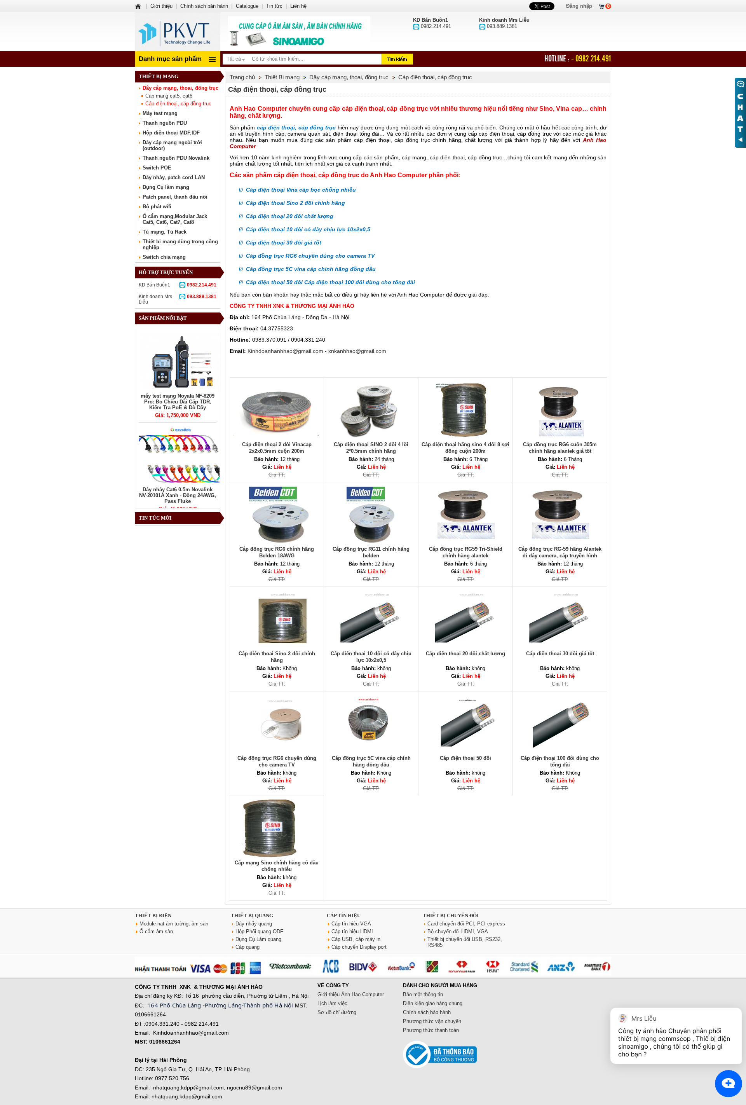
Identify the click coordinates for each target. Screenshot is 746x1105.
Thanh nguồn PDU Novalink (176, 158)
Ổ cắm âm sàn (156, 931)
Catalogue (247, 6)
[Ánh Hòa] (139, 6)
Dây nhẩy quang (253, 924)
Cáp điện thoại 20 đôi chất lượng (465, 653)
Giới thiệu (161, 6)
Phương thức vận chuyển (432, 1021)
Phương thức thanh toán (431, 1030)
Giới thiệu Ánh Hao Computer (350, 994)
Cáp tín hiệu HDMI (352, 931)
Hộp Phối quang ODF (259, 931)
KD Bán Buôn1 (177, 285)
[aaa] (299, 31)
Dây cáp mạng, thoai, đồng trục (180, 88)
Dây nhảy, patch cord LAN (174, 177)
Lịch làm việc (332, 1003)
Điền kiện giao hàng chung (432, 1003)
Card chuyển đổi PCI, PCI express (466, 924)
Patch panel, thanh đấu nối (175, 197)
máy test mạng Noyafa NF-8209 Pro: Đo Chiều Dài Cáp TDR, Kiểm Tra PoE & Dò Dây (177, 401)
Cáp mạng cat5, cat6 (168, 96)
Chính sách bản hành (204, 6)
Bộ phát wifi (157, 206)
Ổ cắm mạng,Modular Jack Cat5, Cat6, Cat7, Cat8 (175, 219)
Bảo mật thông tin (423, 994)
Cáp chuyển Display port (359, 947)
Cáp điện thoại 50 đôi (465, 758)
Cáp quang (247, 947)
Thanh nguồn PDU (165, 123)
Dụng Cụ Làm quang (258, 939)
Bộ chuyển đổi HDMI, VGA (457, 931)
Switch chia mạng (164, 257)
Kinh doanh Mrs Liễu (177, 299)
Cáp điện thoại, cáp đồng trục (178, 103)
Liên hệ (298, 6)
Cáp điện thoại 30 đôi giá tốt (560, 653)
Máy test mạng (160, 113)
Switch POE (157, 168)
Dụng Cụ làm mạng (166, 187)
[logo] (177, 31)
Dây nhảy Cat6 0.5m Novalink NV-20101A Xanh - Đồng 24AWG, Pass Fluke (177, 495)
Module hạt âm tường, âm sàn (173, 924)
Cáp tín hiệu (344, 915)
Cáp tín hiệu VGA (351, 924)
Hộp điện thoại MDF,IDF (171, 133)
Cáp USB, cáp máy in (355, 939)
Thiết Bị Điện (153, 915)
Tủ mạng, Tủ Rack (164, 232)
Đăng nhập (579, 6)
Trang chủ (242, 77)
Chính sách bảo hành (427, 1012)
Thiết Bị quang (252, 915)
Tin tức (274, 6)
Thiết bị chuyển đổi (451, 915)
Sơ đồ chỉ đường (336, 1012)
